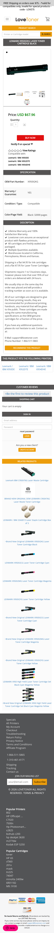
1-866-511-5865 (16, 754)
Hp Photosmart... (16, 826)
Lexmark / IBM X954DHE (19, 165)
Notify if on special (21, 144)
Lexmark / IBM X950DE (18, 158)
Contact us (12, 771)
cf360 (9, 861)
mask (9, 868)
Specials (11, 719)
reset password (27, 431)
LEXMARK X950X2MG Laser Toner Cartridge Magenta (27, 581)
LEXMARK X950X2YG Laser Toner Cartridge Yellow (27, 599)
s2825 (9, 830)
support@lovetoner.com (36, 923)
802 (8, 812)
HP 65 (9, 858)
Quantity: (15, 119)
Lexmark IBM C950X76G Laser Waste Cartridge (27, 480)
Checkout (11, 730)
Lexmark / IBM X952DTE (19, 161)
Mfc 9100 (11, 886)
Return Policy (14, 737)
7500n (9, 823)
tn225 (9, 872)
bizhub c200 (13, 834)
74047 (9, 875)
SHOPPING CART (27, 399)
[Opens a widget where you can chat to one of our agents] (10, 928)
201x (9, 865)
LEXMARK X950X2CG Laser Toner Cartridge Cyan (27, 562)
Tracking (11, 768)
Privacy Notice (14, 740)
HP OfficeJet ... (14, 816)
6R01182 (11, 882)
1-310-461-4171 (16, 759)
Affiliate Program (16, 748)
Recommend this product (26, 348)
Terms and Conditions (19, 744)
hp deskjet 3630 (15, 837)
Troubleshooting (15, 733)
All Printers (12, 723)
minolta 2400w (14, 879)
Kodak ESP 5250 (15, 844)
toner (9, 854)
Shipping (11, 764)
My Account (13, 726)
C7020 (9, 819)
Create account (27, 450)
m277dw (11, 841)
